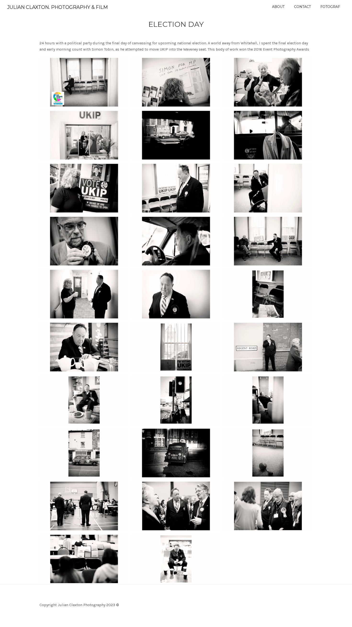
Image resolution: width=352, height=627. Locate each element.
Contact (302, 7)
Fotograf (330, 7)
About (278, 7)
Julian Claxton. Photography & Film (57, 7)
